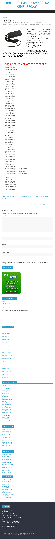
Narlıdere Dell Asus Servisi (8, 494)
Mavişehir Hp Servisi (6, 412)
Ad (3, 236)
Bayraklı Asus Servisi (6, 429)
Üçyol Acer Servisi (6, 470)
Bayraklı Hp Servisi (6, 390)
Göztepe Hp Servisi (6, 402)
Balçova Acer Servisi (6, 456)
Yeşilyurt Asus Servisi (6, 447)
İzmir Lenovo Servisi (6, 330)
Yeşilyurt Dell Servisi (6, 497)
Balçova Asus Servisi (6, 431)
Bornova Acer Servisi (6, 458)
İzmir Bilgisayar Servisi (7, 355)
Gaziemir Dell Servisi (6, 487)
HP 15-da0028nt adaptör (23, 24)
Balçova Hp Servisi (6, 388)
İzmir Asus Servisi (6, 333)
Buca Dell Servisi (5, 486)
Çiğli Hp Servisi (5, 398)
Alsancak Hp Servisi (6, 385)
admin (13, 22)
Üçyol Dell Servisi (6, 495)
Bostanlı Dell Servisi (6, 484)
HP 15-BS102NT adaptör (38, 22)
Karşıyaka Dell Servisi (6, 491)
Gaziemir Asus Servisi (6, 437)
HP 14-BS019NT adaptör (27, 22)
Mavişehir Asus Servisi (7, 442)
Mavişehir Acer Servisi (7, 467)
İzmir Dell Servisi (5, 342)
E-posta (4, 244)
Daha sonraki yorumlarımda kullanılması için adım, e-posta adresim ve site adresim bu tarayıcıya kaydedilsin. (25, 262)
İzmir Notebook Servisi (7, 358)
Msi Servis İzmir (5, 377)
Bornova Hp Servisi (6, 391)
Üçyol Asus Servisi (6, 445)
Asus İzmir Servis (5, 374)
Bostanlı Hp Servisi (6, 393)
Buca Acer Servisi (6, 461)
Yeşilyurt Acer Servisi (6, 472)
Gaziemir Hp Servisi (6, 401)
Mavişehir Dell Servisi (6, 492)
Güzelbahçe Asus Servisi (7, 439)
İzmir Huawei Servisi (6, 371)
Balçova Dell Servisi (6, 481)
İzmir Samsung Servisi (7, 346)
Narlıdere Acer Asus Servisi (8, 469)
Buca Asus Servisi (6, 436)
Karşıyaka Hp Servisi (6, 409)
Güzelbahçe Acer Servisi (7, 464)
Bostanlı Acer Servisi (6, 459)
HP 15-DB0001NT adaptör (45, 24)
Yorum (4, 216)
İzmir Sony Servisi (6, 368)
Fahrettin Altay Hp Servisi (7, 399)
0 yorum (18, 22)
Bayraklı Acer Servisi (6, 454)
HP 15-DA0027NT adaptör (12, 24)
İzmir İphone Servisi (6, 361)
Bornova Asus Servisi (6, 432)
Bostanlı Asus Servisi (6, 434)
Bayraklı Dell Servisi (6, 479)
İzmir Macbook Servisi (7, 365)
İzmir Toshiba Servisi (6, 349)
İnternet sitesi (5, 252)
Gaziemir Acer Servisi (6, 462)
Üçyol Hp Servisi (5, 418)
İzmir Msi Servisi (5, 336)
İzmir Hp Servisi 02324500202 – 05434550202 (27, 4)
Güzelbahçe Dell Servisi (7, 489)
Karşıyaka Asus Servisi (7, 440)
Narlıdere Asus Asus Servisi (8, 443)
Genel (4, 17)
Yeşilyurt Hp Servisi (6, 420)
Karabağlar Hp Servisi (6, 407)
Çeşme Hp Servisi (6, 422)
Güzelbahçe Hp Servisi (7, 404)
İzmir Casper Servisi (6, 352)
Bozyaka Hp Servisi (6, 395)
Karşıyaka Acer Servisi (7, 465)
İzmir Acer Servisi (6, 339)
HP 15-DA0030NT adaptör (34, 24)
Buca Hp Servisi (5, 396)
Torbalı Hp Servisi (6, 417)
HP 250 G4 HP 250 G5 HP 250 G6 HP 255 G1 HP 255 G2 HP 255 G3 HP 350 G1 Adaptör (25, 197)
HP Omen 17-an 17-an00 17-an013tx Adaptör (38, 205)
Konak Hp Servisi (5, 410)
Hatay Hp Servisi (5, 406)
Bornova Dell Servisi (6, 483)
